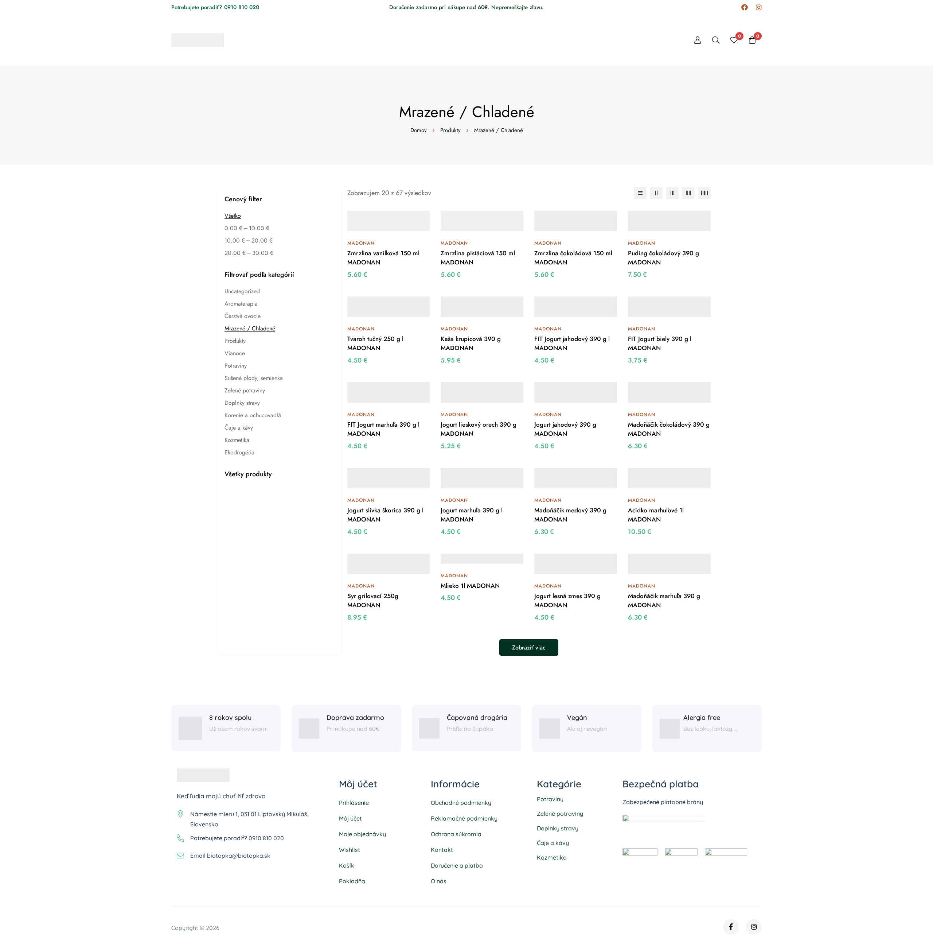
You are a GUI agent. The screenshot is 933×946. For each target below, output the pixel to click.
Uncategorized (242, 291)
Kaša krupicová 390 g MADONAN (471, 343)
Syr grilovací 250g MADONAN (372, 601)
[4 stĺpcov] (688, 193)
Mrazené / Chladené (250, 328)
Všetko (233, 216)
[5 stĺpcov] (704, 193)
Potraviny (236, 365)
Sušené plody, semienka (254, 378)
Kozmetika (237, 440)
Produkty (450, 130)
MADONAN (361, 243)
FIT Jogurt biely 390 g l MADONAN (659, 343)
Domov (418, 130)
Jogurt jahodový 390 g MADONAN (565, 429)
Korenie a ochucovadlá (253, 415)
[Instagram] (759, 7)
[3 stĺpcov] (672, 193)
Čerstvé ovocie (243, 316)
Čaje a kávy (239, 427)
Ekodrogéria (239, 452)
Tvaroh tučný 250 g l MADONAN (375, 343)
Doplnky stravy (242, 403)
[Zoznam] (640, 193)
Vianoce (235, 353)
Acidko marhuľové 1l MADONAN (656, 515)
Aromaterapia (241, 303)
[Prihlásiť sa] (697, 40)
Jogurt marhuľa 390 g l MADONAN (472, 515)
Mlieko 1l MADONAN (470, 585)
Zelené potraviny (245, 390)
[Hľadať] (716, 40)
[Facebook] (744, 7)
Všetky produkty (248, 474)
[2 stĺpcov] (656, 193)
